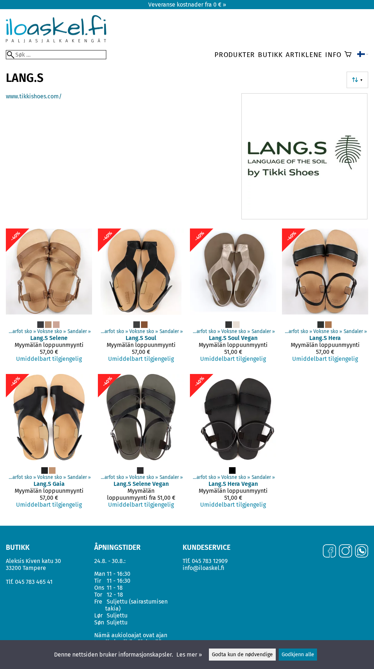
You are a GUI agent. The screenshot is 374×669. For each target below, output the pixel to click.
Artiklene (304, 54)
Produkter (234, 54)
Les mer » (189, 654)
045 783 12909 (210, 561)
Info (333, 54)
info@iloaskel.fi (203, 567)
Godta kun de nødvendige (242, 654)
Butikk (270, 54)
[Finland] (362, 54)
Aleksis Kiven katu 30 (33, 561)
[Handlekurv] (347, 54)
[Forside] (56, 40)
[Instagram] (345, 551)
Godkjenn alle (298, 654)
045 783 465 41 (34, 581)
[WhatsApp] (361, 551)
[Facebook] (329, 551)
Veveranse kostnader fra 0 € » (187, 4)
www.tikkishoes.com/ (34, 96)
